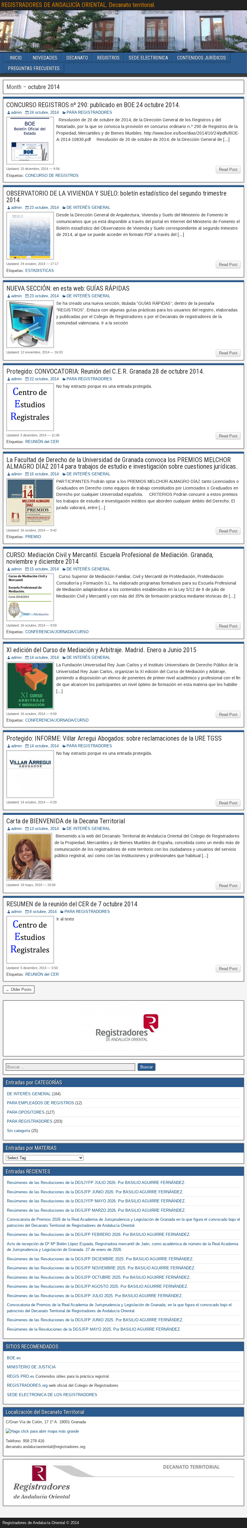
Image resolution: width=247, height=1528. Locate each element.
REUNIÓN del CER (42, 441)
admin (16, 112)
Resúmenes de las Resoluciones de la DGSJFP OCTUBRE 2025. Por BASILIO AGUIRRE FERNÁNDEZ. (99, 1277)
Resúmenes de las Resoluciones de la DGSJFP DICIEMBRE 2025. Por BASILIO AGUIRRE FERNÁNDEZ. (100, 1259)
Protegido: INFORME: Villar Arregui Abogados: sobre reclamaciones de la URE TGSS (114, 738)
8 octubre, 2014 (43, 911)
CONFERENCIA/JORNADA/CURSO (57, 632)
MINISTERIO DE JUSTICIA (31, 1367)
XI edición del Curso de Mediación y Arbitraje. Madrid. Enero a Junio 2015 (101, 650)
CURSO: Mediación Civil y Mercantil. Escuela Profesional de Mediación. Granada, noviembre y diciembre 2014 (109, 558)
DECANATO (77, 58)
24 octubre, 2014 (44, 112)
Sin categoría (18, 1130)
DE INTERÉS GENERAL (88, 207)
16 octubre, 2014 (44, 474)
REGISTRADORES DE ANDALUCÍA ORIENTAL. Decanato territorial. (78, 4)
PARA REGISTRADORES (89, 112)
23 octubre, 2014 (44, 207)
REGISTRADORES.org (27, 1385)
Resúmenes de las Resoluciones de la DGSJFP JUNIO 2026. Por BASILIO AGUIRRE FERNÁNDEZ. (95, 1192)
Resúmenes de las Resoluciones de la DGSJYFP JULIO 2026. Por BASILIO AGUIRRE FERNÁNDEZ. (96, 1182)
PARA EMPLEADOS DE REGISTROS (40, 1103)
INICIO (16, 58)
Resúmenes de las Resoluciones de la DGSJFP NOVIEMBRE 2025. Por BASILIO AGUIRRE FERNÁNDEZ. (101, 1268)
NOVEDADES (45, 58)
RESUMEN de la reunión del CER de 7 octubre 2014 (71, 904)
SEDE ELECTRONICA (148, 58)
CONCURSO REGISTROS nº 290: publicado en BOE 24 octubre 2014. (93, 105)
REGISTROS (108, 58)
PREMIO (33, 536)
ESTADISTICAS (39, 270)
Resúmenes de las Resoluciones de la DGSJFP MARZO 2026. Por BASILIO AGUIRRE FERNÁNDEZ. (96, 1210)
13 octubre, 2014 (44, 828)
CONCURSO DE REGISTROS (52, 175)
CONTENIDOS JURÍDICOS (201, 58)
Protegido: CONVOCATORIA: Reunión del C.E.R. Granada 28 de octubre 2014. (105, 371)
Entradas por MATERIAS (31, 1148)
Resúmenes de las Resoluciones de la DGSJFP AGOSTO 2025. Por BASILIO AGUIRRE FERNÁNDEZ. (97, 1286)
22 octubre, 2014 (44, 379)
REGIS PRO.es (20, 1376)
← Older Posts (19, 989)
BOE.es (14, 1358)
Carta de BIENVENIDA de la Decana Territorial (65, 821)
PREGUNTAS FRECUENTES (34, 68)
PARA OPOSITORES (26, 1112)
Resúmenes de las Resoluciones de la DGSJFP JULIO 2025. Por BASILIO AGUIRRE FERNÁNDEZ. (95, 1296)
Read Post (228, 169)
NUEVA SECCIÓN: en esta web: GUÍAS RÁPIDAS (68, 288)
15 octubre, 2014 (44, 569)
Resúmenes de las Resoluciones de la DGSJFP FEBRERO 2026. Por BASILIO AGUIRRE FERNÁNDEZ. (99, 1234)
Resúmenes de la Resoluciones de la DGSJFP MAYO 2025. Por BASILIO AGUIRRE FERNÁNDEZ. (94, 1329)
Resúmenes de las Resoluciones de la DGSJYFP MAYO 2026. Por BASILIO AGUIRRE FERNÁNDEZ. (96, 1201)
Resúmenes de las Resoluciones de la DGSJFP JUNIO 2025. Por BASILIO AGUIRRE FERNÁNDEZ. (95, 1320)
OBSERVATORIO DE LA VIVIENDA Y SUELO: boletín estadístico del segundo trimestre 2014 (116, 197)
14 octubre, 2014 (44, 657)
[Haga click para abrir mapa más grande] (42, 1431)
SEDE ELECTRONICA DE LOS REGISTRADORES (52, 1394)
